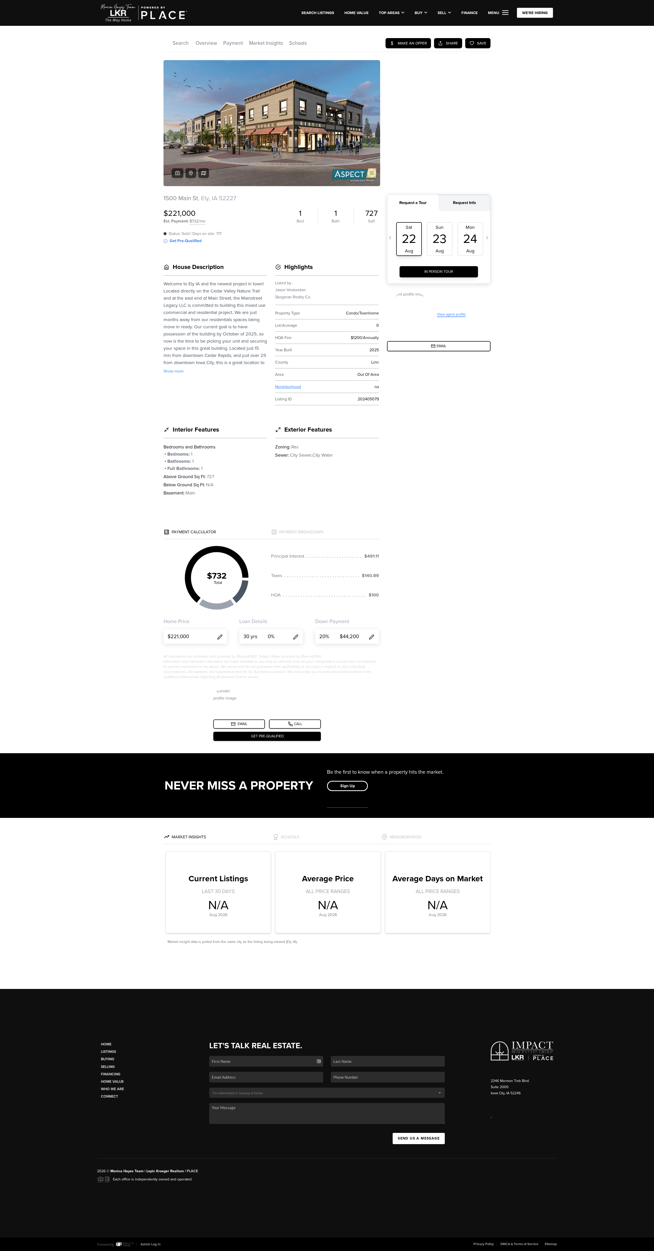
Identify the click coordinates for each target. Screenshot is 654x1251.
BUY (419, 12)
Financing (110, 1074)
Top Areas (389, 12)
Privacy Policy (483, 1244)
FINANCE (469, 12)
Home (106, 1044)
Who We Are (112, 1089)
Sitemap (551, 1244)
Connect (109, 1096)
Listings (108, 1052)
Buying (107, 1059)
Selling (108, 1067)
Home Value (356, 12)
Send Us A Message (419, 1138)
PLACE (192, 1171)
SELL (442, 12)
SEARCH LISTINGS (317, 12)
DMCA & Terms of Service (519, 1244)
